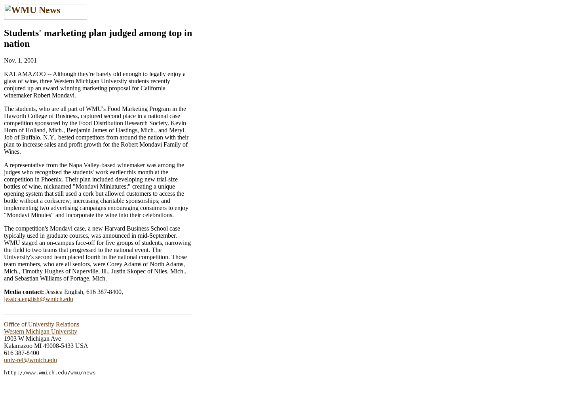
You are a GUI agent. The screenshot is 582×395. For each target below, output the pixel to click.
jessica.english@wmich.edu (38, 299)
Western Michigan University (40, 331)
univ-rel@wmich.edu (30, 360)
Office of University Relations (41, 324)
